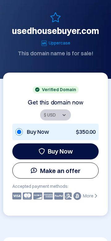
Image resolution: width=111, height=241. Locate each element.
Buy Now (60, 151)
